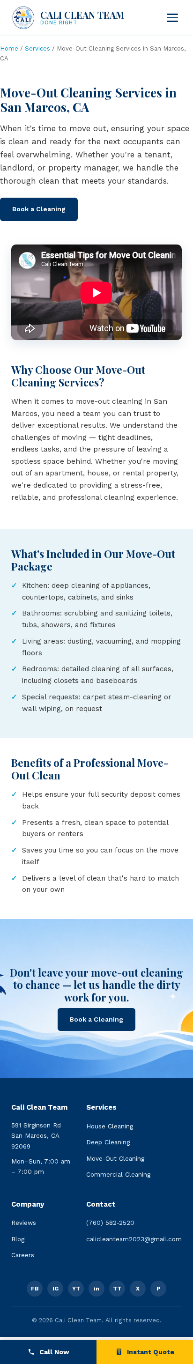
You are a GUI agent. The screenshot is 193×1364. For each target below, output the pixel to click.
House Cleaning (109, 1126)
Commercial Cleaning (118, 1174)
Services (37, 48)
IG (55, 1288)
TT (117, 1288)
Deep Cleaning (108, 1142)
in (96, 1288)
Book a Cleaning (39, 209)
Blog (17, 1239)
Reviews (23, 1222)
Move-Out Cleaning (115, 1158)
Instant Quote (149, 1352)
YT (76, 1288)
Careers (22, 1255)
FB (35, 1288)
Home (9, 48)
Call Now (53, 1352)
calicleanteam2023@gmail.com (134, 1239)
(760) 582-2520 (110, 1222)
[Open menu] (172, 18)
